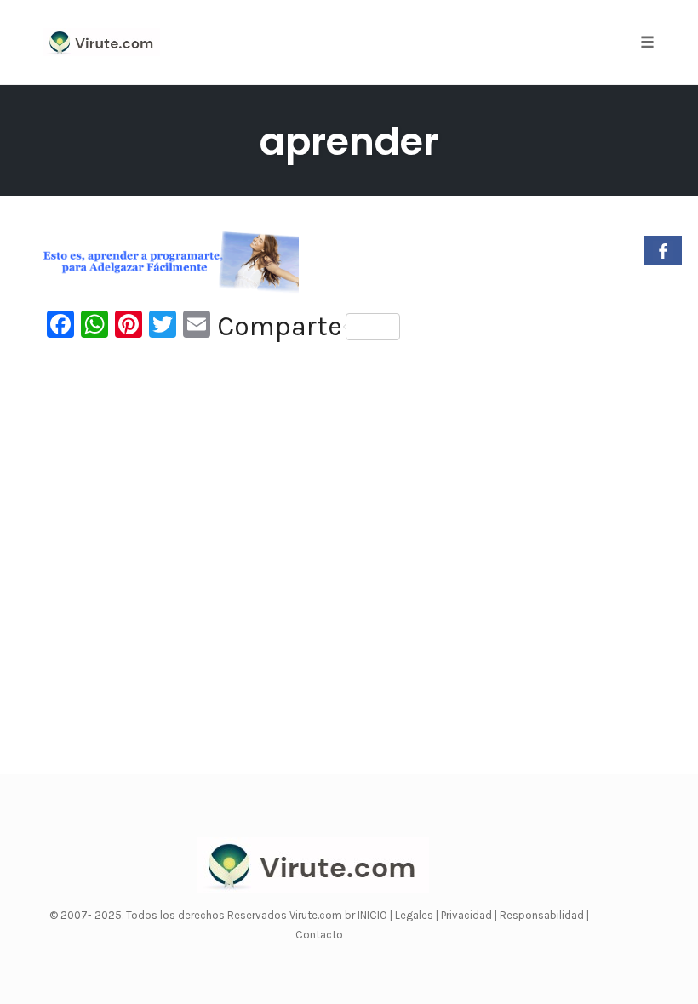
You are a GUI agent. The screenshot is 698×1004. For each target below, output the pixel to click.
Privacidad (468, 915)
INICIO (374, 915)
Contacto (319, 934)
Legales (415, 915)
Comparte (279, 326)
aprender (349, 141)
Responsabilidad (543, 915)
